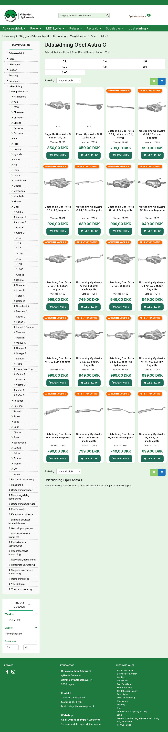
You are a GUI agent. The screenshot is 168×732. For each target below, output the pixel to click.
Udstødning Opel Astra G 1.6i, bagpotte (121, 284)
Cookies (121, 677)
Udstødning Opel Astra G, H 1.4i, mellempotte (121, 436)
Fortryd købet (124, 725)
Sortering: (49, 80)
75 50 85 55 (78, 697)
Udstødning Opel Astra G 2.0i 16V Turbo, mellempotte (89, 437)
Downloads (122, 680)
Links (119, 715)
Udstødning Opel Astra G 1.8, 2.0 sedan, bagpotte (89, 361)
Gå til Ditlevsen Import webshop (81, 719)
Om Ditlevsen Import (127, 691)
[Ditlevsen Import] (18, 14)
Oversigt (121, 704)
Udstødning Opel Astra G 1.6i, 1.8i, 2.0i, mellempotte (89, 286)
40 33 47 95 (75, 701)
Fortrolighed (123, 694)
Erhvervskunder (125, 687)
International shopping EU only (132, 711)
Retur (119, 708)
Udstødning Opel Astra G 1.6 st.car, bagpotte (152, 208)
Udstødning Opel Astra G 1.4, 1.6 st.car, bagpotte (152, 134)
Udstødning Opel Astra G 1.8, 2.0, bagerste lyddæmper (121, 361)
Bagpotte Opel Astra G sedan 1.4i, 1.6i (58, 136)
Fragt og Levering (126, 697)
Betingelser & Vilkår (127, 674)
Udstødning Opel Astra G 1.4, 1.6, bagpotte (58, 208)
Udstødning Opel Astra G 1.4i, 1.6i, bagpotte (121, 208)
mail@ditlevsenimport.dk (80, 706)
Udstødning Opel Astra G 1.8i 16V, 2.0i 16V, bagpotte (152, 361)
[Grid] (154, 81)
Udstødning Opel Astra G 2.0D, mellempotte (58, 436)
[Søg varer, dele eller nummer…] (107, 15)
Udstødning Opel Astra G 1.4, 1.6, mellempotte (89, 208)
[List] (162, 81)
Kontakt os (122, 701)
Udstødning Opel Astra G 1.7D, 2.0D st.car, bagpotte (152, 286)
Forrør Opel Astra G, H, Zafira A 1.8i (89, 136)
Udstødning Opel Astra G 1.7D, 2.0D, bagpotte (58, 360)
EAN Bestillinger (125, 684)
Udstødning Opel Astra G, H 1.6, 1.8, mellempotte (152, 437)
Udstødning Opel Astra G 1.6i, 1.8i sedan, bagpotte (58, 286)
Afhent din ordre (125, 670)
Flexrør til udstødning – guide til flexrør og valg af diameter (138, 720)
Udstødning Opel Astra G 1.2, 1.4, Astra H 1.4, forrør (121, 134)
